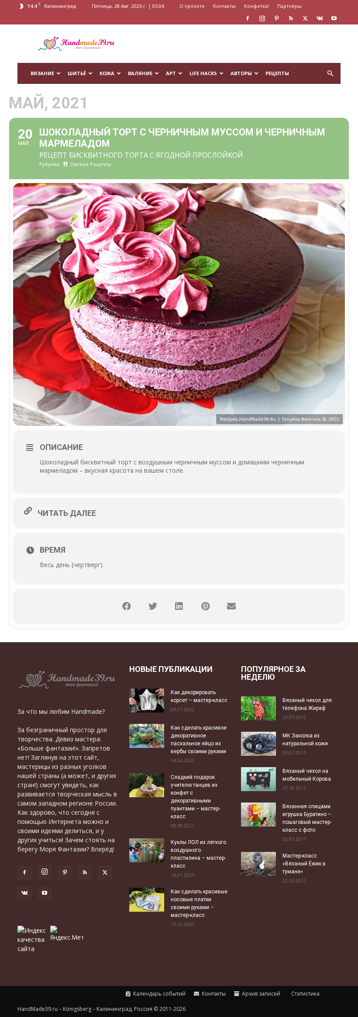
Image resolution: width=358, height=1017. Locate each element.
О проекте (192, 6)
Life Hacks (203, 73)
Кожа (107, 73)
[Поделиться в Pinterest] (205, 606)
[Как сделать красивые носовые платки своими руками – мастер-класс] (146, 900)
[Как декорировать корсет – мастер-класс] (146, 700)
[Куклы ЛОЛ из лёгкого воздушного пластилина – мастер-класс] (146, 850)
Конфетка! (256, 6)
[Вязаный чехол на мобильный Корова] (258, 779)
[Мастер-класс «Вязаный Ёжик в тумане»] (258, 864)
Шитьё (77, 73)
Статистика (305, 993)
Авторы (241, 73)
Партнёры (289, 6)
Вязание (42, 73)
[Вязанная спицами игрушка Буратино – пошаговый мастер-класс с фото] (258, 815)
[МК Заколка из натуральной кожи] (258, 744)
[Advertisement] (238, 44)
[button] (330, 73)
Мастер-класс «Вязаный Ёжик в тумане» (304, 864)
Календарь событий (159, 993)
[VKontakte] (319, 18)
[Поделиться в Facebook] (127, 606)
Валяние (140, 73)
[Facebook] (247, 18)
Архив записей (260, 993)
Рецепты (277, 73)
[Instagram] (261, 18)
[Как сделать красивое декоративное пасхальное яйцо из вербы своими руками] (146, 736)
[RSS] (290, 18)
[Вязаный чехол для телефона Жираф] (258, 708)
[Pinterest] (276, 18)
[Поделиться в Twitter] (153, 606)
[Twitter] (305, 18)
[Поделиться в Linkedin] (179, 606)
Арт (171, 73)
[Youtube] (334, 18)
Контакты (224, 6)
